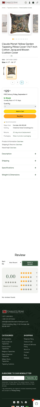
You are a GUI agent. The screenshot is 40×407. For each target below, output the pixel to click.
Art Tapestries (6, 339)
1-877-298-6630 (7, 316)
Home (3, 7)
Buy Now (20, 116)
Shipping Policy (29, 339)
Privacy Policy (16, 390)
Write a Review (30, 263)
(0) (11, 56)
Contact (26, 352)
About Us (27, 349)
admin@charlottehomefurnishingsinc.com (15, 322)
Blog (25, 355)
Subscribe (30, 378)
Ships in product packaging (22, 136)
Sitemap (26, 358)
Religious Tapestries (8, 351)
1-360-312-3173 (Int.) (8, 319)
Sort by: (3, 262)
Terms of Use (28, 342)
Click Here (20, 141)
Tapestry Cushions (12, 7)
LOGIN (29, 2)
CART (33, 2)
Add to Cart (20, 111)
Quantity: (7, 104)
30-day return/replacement (22, 132)
